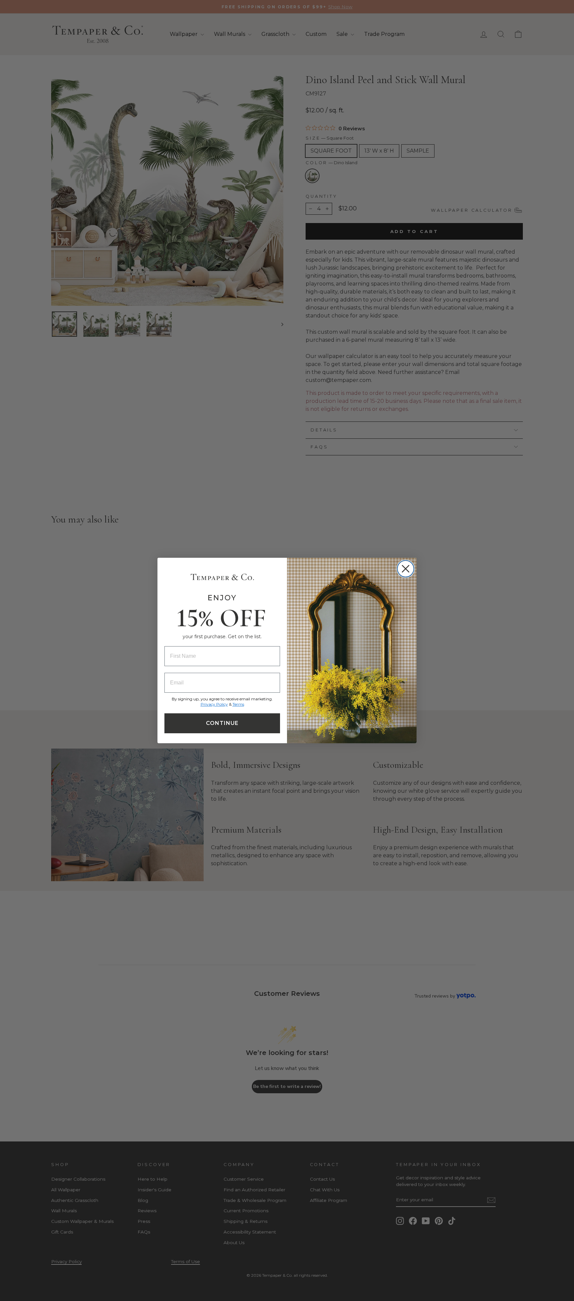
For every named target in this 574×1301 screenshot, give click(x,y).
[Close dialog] (405, 568)
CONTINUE (222, 723)
